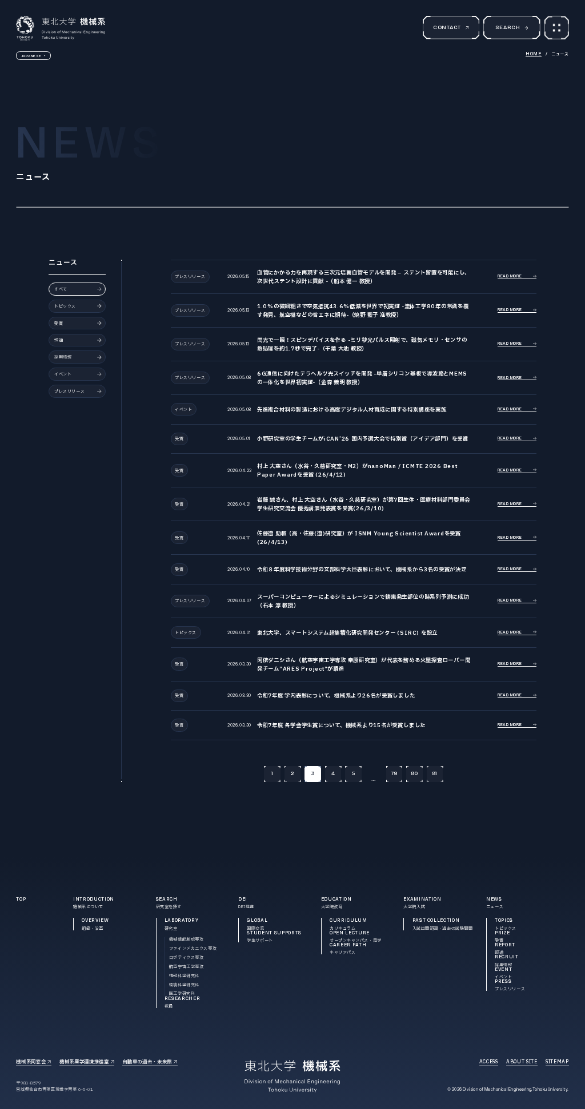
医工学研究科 (182, 993)
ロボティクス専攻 (186, 957)
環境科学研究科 (184, 985)
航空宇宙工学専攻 (186, 967)
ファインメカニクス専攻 (193, 948)
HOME (534, 53)
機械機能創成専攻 (186, 939)
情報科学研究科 (184, 976)
